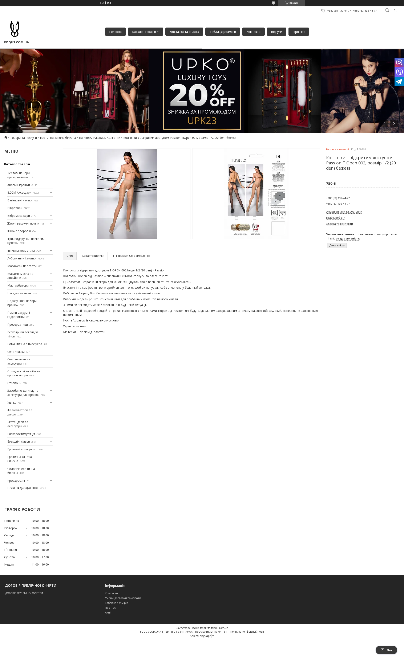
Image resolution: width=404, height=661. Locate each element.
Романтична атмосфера (24, 344)
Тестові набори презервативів (18, 175)
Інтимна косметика (21, 251)
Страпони (14, 383)
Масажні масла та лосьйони (20, 276)
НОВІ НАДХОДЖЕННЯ (23, 488)
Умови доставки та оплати (123, 598)
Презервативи (17, 325)
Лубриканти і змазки (21, 258)
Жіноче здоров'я (19, 231)
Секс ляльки (16, 352)
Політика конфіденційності (247, 631)
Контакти (253, 31)
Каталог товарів (144, 31)
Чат (389, 650)
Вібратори (14, 208)
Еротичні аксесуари (21, 449)
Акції (108, 612)
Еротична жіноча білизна (58, 138)
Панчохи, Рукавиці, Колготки (99, 138)
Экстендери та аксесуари (17, 424)
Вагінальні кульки (19, 200)
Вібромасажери (18, 216)
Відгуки (276, 31)
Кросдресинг (16, 481)
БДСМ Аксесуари (19, 192)
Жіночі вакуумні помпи (23, 223)
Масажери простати (22, 266)
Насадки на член (19, 293)
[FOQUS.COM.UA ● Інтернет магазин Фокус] (14, 29)
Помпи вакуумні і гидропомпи (19, 315)
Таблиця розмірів (223, 31)
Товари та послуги (23, 138)
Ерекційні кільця (18, 441)
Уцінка (11, 403)
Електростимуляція (21, 434)
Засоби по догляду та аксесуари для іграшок (23, 393)
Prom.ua (223, 628)
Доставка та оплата (184, 31)
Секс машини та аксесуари (18, 361)
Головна (115, 31)
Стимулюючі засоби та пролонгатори (23, 373)
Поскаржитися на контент (211, 631)
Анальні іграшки (18, 185)
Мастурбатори (18, 285)
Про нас (299, 31)
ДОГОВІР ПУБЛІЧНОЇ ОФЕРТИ (24, 593)
